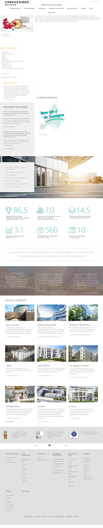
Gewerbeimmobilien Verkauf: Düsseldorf (60, 252)
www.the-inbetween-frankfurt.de (79, 377)
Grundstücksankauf (57, 466)
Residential (24, 465)
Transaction (42, 8)
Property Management (11, 175)
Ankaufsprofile (40, 457)
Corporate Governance (73, 471)
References (24, 480)
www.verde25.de (75, 418)
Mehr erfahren (10, 99)
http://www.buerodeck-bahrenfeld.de (80, 335)
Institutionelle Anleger (11, 457)
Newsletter (51, 12)
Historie (69, 473)
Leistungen (70, 463)
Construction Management (58, 463)
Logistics (23, 473)
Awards (69, 483)
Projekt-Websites (9, 504)
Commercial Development (58, 461)
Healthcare (24, 469)
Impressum (76, 516)
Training (85, 464)
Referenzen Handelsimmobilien (13, 187)
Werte (69, 479)
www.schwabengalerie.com (14, 418)
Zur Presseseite (9, 127)
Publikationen (9, 502)
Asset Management (29, 8)
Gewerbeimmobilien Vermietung (18, 252)
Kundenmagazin (9, 508)
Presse (91, 8)
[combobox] (91, 1)
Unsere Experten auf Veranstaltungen (15, 178)
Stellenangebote (87, 475)
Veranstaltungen (9, 506)
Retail (23, 467)
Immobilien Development (56, 8)
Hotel (23, 471)
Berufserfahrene (87, 466)
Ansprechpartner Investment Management (16, 184)
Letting (23, 476)
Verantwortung (71, 486)
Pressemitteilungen (10, 495)
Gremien (70, 469)
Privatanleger (9, 460)
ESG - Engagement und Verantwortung (57, 473)
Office (23, 462)
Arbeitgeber (86, 457)
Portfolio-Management (11, 462)
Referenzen (55, 468)
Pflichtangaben (69, 516)
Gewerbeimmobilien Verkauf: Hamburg (30, 256)
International (24, 478)
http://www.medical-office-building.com (49, 336)
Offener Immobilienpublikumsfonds (14, 172)
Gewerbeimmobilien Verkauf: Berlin (38, 252)
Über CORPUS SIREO (72, 8)
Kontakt (44, 516)
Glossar (8, 510)
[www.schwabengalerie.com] (20, 394)
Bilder (7, 499)
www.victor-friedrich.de (45, 375)
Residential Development (58, 459)
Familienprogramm (88, 460)
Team (23, 482)
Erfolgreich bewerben (88, 477)
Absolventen (86, 468)
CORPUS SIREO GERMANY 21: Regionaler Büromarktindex (16, 168)
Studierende (86, 471)
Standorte (70, 461)
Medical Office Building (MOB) (13, 181)
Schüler (85, 473)
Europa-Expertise (71, 459)
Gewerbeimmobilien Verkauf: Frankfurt (83, 252)
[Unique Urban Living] (83, 353)
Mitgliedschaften (71, 481)
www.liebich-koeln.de (12, 375)
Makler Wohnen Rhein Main (58, 470)
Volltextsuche (38, 516)
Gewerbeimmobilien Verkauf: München (52, 256)
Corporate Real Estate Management (26, 460)
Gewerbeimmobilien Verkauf (43, 460)
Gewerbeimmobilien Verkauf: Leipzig (74, 256)
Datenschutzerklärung (88, 479)
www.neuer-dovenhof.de (13, 336)
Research (8, 497)
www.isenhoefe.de (44, 422)
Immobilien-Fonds (15, 8)
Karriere (83, 8)
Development (86, 462)
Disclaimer (50, 516)
